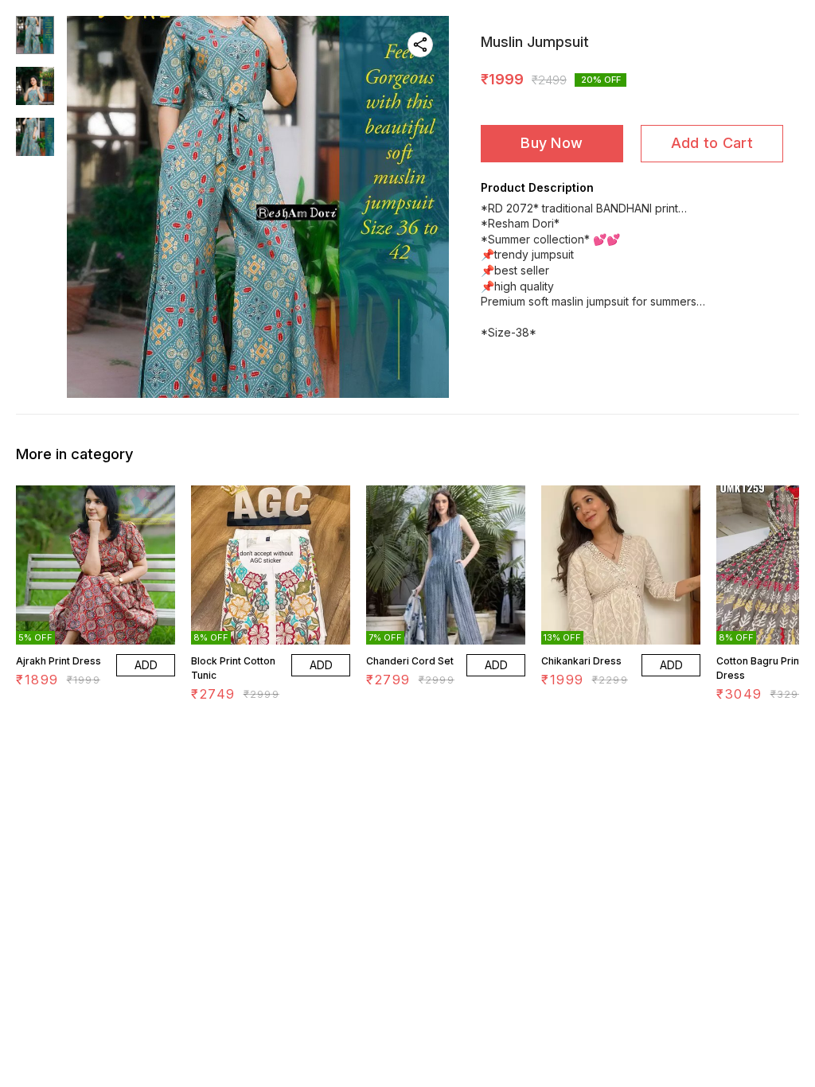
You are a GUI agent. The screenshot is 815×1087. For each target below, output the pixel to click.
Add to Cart (712, 142)
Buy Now (552, 142)
